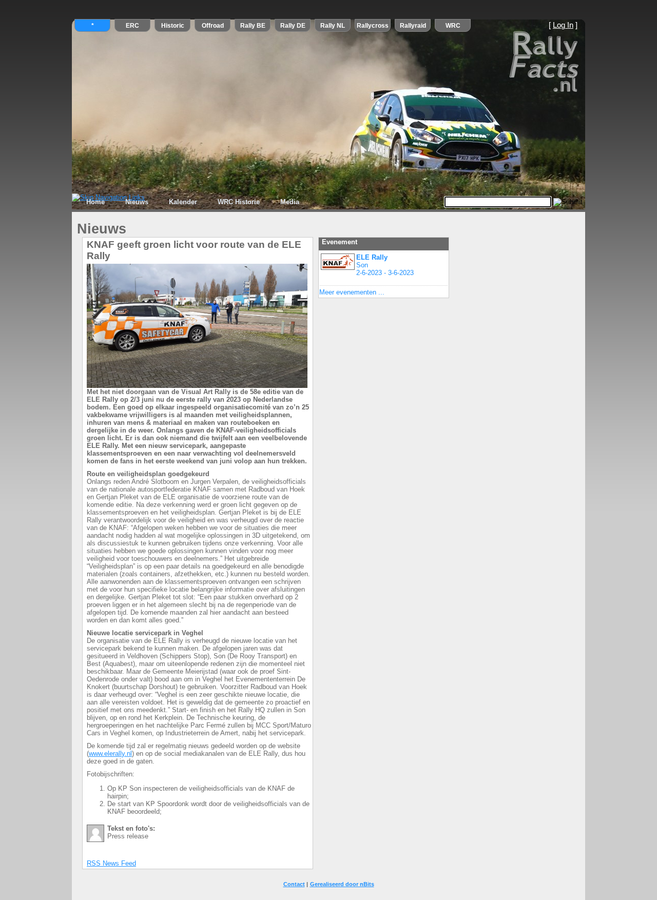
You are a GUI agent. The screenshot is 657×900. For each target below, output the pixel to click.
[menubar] (193, 202)
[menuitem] (95, 202)
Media (289, 202)
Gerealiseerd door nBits (342, 884)
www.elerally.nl (110, 753)
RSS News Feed (111, 863)
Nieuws (136, 202)
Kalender (183, 202)
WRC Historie (239, 202)
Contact (294, 884)
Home (95, 202)
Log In (563, 25)
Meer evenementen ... (351, 292)
